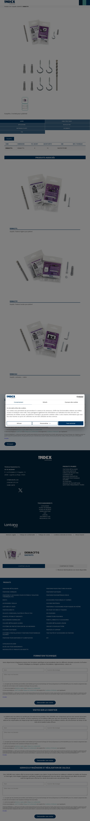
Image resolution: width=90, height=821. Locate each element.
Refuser (19, 423)
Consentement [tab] (18, 402)
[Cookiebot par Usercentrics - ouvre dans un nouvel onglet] (75, 397)
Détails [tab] (45, 402)
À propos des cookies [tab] (71, 402)
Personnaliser (44, 423)
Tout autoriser (70, 423)
